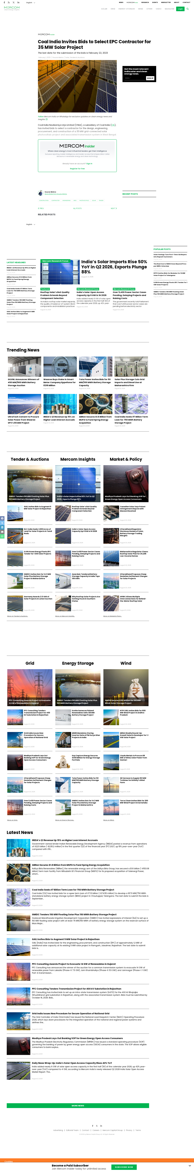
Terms (138, 1130)
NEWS (121, 2)
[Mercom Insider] (132, 2)
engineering (67, 200)
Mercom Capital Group (113, 1130)
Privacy (129, 1130)
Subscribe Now (124, 1167)
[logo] (11, 8)
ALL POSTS (77, 208)
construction (43, 200)
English (29, 3)
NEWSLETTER (166, 2)
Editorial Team (72, 1130)
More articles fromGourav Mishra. (56, 194)
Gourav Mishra (57, 57)
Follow (40, 116)
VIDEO (159, 9)
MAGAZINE (169, 9)
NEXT (113, 208)
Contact (85, 1130)
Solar (94, 200)
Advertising (58, 1130)
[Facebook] (4, 2)
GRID (113, 9)
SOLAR (104, 9)
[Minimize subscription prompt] (190, 1165)
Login (180, 9)
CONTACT (186, 2)
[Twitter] (13, 2)
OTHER (149, 9)
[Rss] (8, 2)
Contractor (56, 200)
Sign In (89, 163)
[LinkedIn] (18, 2)
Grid (75, 200)
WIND (140, 9)
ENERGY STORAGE (127, 9)
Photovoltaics (84, 200)
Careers (96, 1130)
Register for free (77, 168)
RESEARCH (145, 2)
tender (101, 200)
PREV (41, 208)
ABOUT (176, 2)
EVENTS (155, 2)
